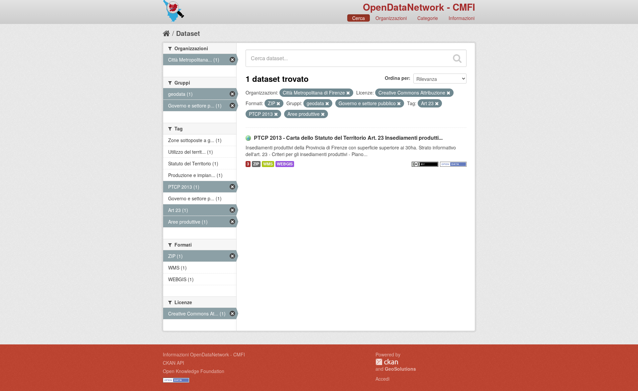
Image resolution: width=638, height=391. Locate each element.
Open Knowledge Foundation (193, 371)
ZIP (256, 164)
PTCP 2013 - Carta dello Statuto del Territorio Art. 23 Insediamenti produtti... (348, 137)
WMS (268, 164)
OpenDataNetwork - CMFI (419, 7)
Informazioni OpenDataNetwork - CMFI (204, 354)
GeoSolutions (400, 368)
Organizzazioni (391, 18)
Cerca (358, 18)
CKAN (386, 361)
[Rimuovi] (348, 93)
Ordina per (397, 78)
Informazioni (462, 18)
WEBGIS (285, 164)
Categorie (427, 18)
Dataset (188, 33)
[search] (457, 58)
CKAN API (173, 362)
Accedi (382, 378)
